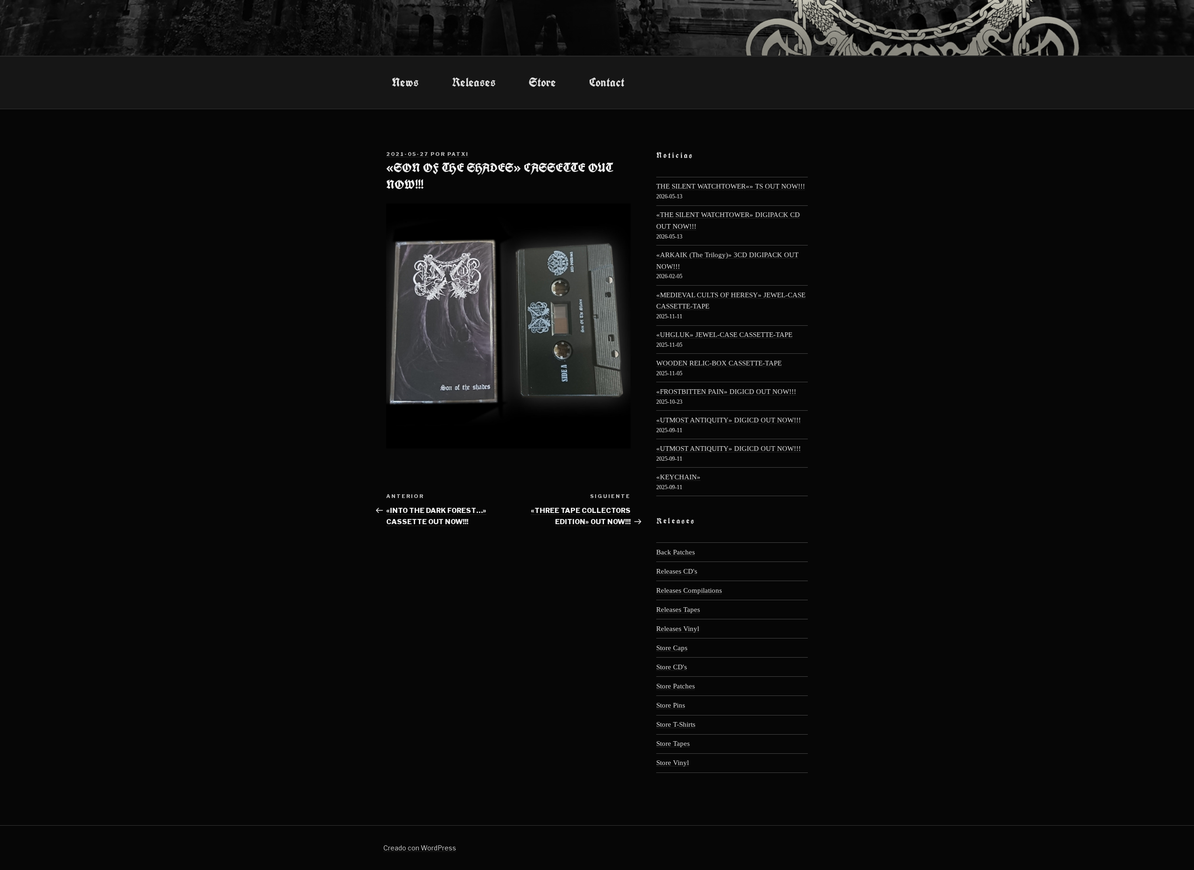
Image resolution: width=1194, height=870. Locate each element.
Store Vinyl (672, 762)
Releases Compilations (689, 590)
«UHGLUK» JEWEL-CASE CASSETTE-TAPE (724, 334)
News (405, 82)
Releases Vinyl (677, 628)
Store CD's (671, 667)
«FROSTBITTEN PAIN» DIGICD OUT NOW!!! (726, 391)
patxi (458, 154)
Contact (607, 82)
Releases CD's (676, 571)
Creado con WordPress (419, 848)
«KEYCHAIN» (678, 477)
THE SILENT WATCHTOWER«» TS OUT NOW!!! (730, 186)
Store (542, 82)
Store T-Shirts (675, 724)
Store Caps (671, 648)
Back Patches (675, 552)
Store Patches (675, 686)
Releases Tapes (678, 609)
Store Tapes (673, 743)
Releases (474, 82)
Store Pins (670, 705)
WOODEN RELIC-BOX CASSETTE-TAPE (719, 363)
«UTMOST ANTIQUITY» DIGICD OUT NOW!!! (728, 420)
